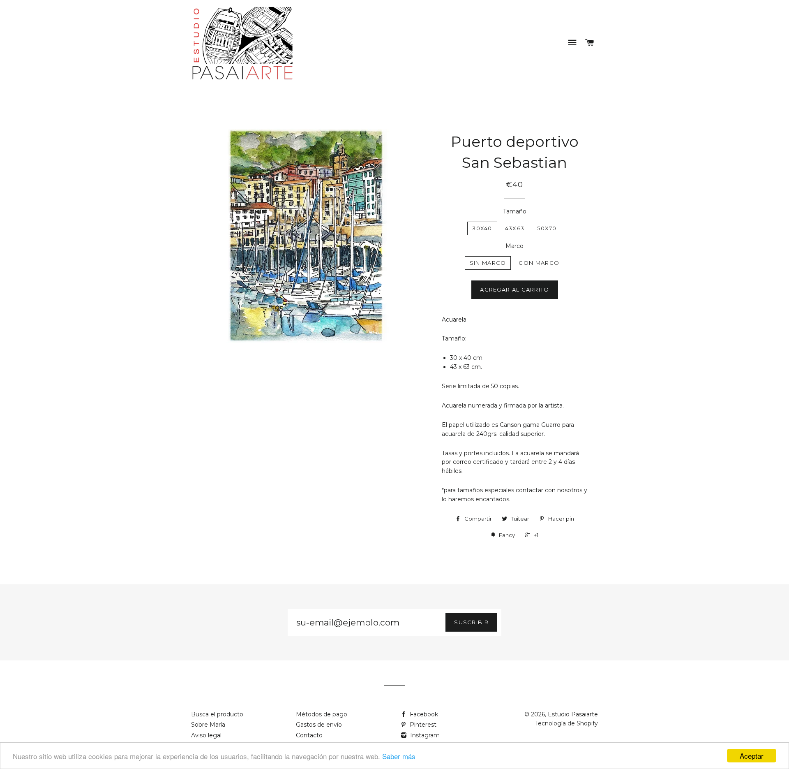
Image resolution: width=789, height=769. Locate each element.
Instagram (424, 735)
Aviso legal (206, 735)
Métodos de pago (321, 714)
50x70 (547, 228)
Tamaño (514, 211)
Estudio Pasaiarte (573, 714)
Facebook (423, 714)
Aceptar (752, 755)
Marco (514, 246)
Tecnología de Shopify (566, 723)
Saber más (398, 756)
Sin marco (488, 262)
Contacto (309, 735)
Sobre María (208, 724)
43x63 (515, 228)
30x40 (482, 228)
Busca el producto (217, 714)
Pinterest (422, 724)
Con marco (539, 262)
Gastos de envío (319, 724)
